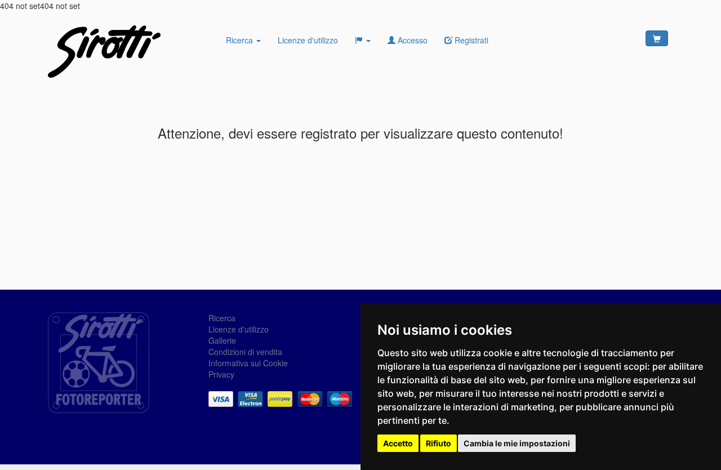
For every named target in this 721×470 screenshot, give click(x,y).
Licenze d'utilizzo (308, 40)
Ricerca (240, 40)
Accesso (411, 40)
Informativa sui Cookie (248, 363)
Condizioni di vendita (245, 351)
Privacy (221, 374)
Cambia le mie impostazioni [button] (517, 443)
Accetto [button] (398, 443)
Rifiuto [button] (438, 443)
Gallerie (222, 340)
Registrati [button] (470, 40)
